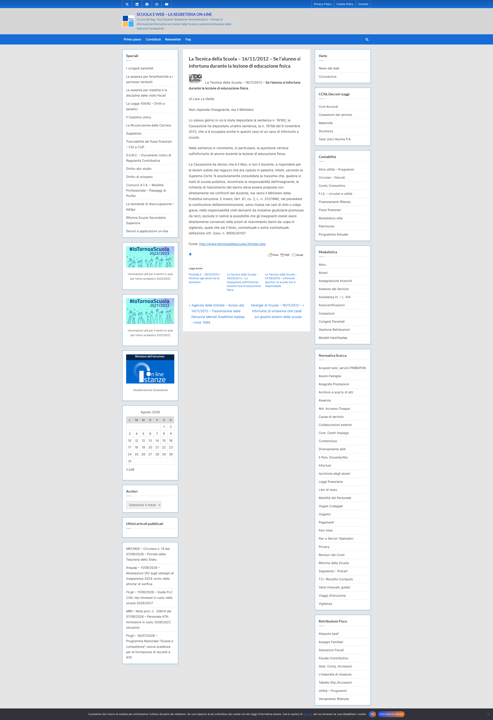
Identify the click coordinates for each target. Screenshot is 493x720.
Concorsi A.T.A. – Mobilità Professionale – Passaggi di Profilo (146, 190)
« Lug (130, 469)
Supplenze (133, 133)
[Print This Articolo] (190, 255)
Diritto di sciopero (139, 177)
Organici (325, 514)
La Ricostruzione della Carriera (148, 125)
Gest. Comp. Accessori (335, 666)
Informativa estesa (391, 714)
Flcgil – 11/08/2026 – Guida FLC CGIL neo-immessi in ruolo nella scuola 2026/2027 (149, 597)
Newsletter (173, 39)
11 (136, 440)
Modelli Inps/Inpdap (333, 338)
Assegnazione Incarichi (335, 281)
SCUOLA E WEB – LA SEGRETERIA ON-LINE (174, 14)
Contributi (153, 39)
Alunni (323, 273)
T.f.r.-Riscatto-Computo (336, 579)
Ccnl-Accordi (328, 107)
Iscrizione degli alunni (334, 473)
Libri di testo (328, 490)
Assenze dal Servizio (334, 289)
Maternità (326, 123)
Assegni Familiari (331, 642)
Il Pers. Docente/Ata (333, 457)
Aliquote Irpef (329, 634)
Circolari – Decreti (332, 177)
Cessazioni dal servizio (335, 115)
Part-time (326, 530)
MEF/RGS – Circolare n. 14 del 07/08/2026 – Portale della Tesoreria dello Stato (148, 554)
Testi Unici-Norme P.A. (335, 139)
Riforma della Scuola (334, 563)
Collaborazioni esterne (335, 425)
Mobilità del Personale (335, 498)
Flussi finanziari (330, 210)
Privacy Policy (323, 4)
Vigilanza (325, 604)
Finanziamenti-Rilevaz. (335, 202)
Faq (188, 39)
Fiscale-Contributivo (333, 658)
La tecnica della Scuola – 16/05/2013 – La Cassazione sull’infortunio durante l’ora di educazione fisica (244, 282)
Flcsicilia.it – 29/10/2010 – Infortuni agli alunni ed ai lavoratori (205, 278)
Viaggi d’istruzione (332, 595)
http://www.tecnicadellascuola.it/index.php (232, 244)
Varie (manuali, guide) (334, 587)
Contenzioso (328, 441)
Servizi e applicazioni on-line (147, 231)
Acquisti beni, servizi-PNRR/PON (342, 368)
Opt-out (308, 714)
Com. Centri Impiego (334, 433)
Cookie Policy (344, 4)
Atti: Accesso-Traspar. (334, 408)
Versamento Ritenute (334, 699)
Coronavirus (327, 76)
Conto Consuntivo (332, 186)
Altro (322, 265)
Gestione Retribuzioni (334, 329)
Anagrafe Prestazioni (334, 384)
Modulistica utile (331, 218)
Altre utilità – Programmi (336, 169)
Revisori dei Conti (332, 555)
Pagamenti (326, 522)
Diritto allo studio (139, 169)
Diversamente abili (332, 449)
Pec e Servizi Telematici (336, 538)
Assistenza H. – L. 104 (334, 297)
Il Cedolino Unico (138, 117)
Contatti (363, 4)
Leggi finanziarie (331, 482)
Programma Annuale (333, 234)
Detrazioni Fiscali (331, 650)
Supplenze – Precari (333, 571)
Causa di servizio (331, 417)
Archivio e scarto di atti (336, 392)
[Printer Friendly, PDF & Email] (285, 254)
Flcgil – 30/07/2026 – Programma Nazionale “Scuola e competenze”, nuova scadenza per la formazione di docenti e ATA (149, 646)
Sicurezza (326, 131)
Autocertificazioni (332, 305)
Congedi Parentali (332, 321)
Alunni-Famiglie (330, 376)
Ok (372, 714)
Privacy (324, 547)
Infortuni (325, 465)
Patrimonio (327, 226)
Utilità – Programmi (333, 691)
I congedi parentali (139, 68)
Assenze (325, 400)
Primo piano (132, 39)
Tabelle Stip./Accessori (335, 682)
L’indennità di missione (335, 674)
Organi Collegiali (331, 506)
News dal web (329, 68)
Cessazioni (327, 313)
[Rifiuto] (488, 714)
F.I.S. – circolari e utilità (335, 194)
